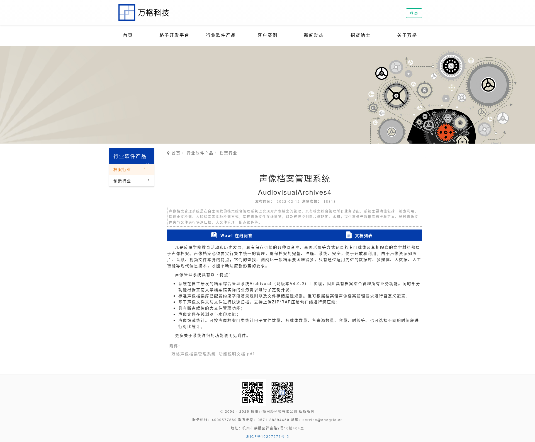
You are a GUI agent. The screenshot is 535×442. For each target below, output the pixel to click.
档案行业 (122, 169)
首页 (128, 35)
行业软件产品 (221, 35)
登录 (414, 13)
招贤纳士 (361, 35)
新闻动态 (314, 35)
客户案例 (267, 35)
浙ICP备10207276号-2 (267, 436)
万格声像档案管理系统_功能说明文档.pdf (212, 353)
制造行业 (122, 180)
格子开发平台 (174, 35)
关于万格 (407, 35)
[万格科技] (144, 7)
